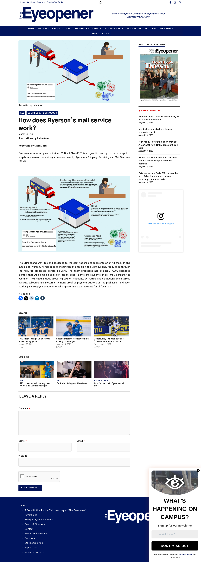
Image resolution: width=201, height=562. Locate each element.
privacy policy (185, 554)
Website (22, 456)
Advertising (31, 515)
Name (22, 441)
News (31, 29)
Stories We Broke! (55, 2)
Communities (81, 29)
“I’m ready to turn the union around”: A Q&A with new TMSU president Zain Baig (158, 145)
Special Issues (100, 34)
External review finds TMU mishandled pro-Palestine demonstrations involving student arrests (159, 176)
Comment (24, 408)
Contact (41, 2)
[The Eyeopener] (61, 15)
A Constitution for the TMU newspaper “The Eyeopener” (55, 510)
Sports (96, 29)
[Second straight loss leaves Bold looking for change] (73, 326)
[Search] (180, 2)
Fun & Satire (134, 29)
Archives (31, 2)
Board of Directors (35, 524)
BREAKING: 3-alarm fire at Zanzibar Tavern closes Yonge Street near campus (158, 161)
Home (22, 2)
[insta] (175, 2)
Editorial (150, 29)
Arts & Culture (61, 29)
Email (81, 441)
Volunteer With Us (34, 552)
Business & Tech (114, 29)
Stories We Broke (34, 543)
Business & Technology (42, 113)
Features (43, 29)
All (22, 113)
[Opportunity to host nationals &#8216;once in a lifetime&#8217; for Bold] (111, 326)
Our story (30, 538)
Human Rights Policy (36, 533)
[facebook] (170, 2)
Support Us (31, 547)
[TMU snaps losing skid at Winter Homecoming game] (35, 326)
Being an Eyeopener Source (39, 519)
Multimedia (166, 29)
